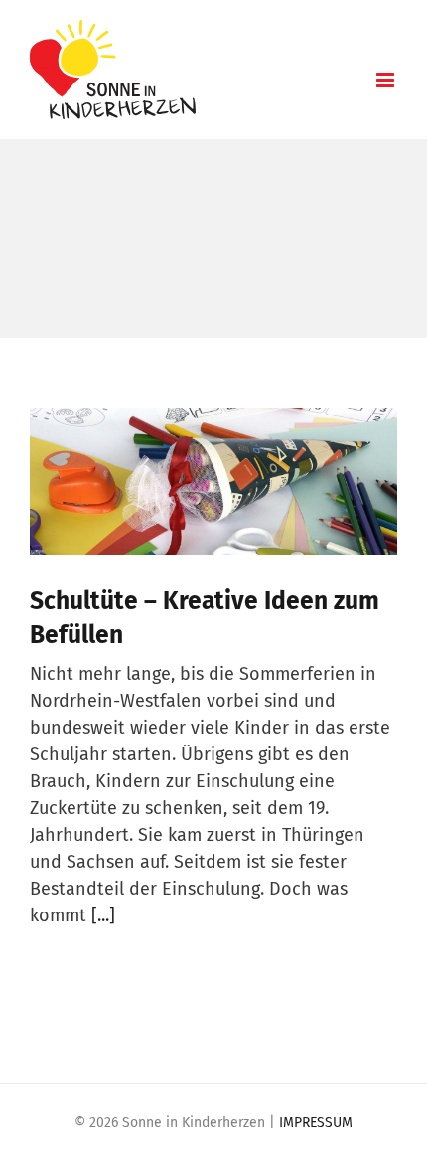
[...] (103, 915)
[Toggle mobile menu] (386, 80)
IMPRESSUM (316, 1122)
